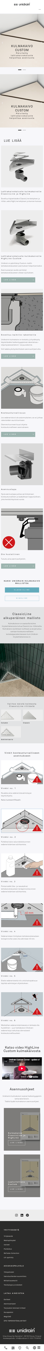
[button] (39, 1348)
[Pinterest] (27, 1215)
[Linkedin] (22, 1215)
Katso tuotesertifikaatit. (11, 800)
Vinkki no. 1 (8, 788)
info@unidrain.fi (22, 1338)
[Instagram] (16, 1215)
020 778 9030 (35, 1338)
